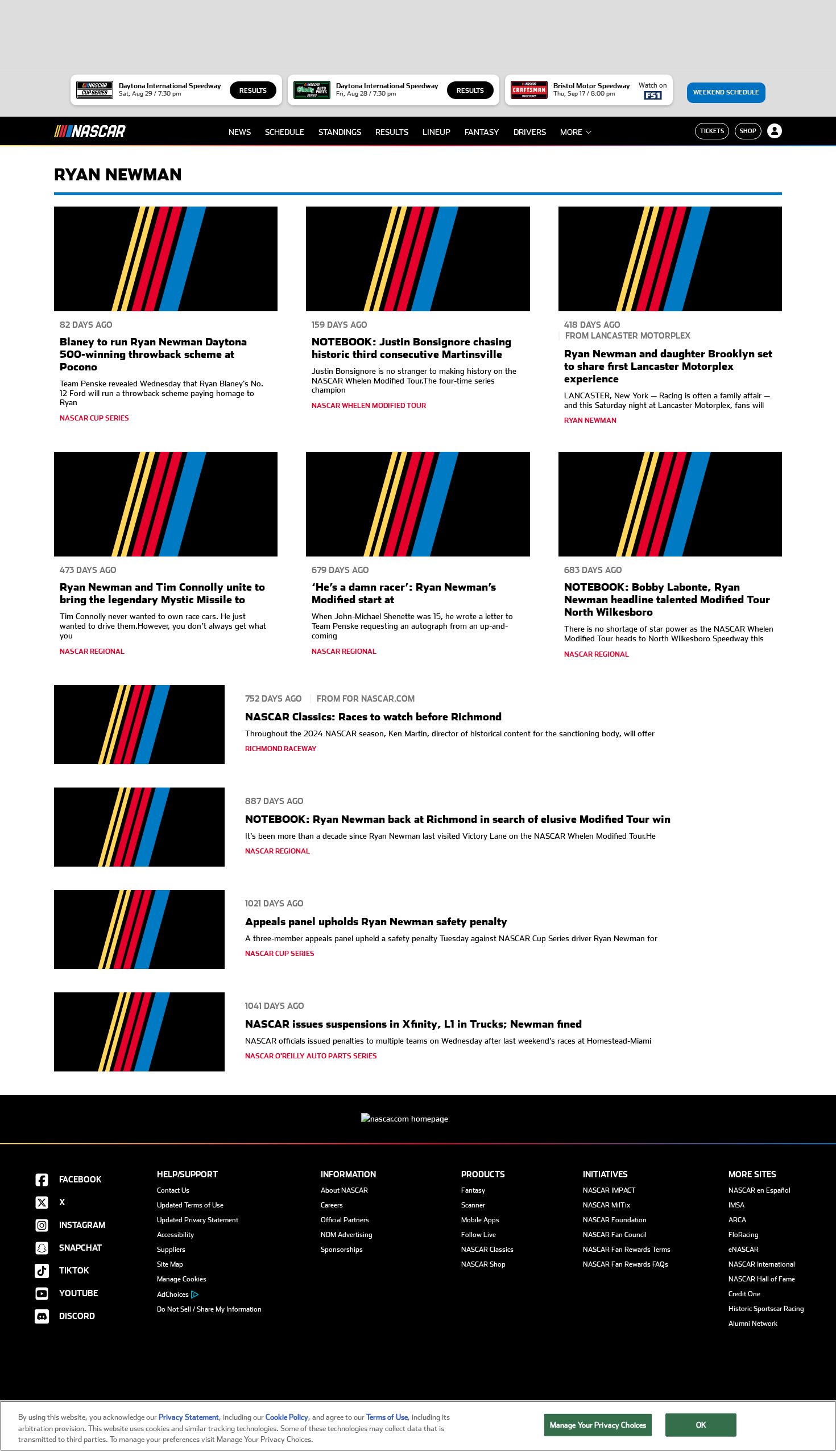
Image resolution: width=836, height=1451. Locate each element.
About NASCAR (344, 1190)
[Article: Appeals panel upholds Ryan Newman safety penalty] (139, 931)
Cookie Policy (287, 1417)
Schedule (284, 132)
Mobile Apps (480, 1220)
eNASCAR (744, 1250)
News (240, 132)
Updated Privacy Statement (197, 1220)
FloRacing (744, 1235)
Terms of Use (387, 1417)
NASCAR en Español (760, 1190)
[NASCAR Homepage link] (418, 1110)
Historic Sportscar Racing (766, 1309)
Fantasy (482, 132)
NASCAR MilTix (606, 1205)
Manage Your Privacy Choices (598, 1424)
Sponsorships (342, 1250)
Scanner (473, 1205)
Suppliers (171, 1250)
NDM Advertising (347, 1235)
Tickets (712, 130)
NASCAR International (762, 1264)
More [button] (571, 132)
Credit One (744, 1294)
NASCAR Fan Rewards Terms (627, 1250)
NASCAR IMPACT (609, 1190)
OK (701, 1424)
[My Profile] (774, 131)
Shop (748, 130)
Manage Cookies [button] (181, 1279)
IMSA (736, 1205)
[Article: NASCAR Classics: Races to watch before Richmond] (139, 726)
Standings (339, 132)
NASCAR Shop (483, 1264)
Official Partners (345, 1220)
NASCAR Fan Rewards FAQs (625, 1264)
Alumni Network (753, 1324)
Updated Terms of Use (190, 1205)
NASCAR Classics (487, 1250)
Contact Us (173, 1190)
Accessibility (175, 1235)
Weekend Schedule (726, 92)
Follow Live (478, 1235)
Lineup (436, 132)
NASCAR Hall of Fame (762, 1279)
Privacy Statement (189, 1417)
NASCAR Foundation (615, 1220)
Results (253, 90)
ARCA (737, 1220)
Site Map (170, 1264)
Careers (332, 1205)
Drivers (530, 132)
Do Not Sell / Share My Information (209, 1309)
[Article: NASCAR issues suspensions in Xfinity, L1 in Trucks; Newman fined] (139, 1033)
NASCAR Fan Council (615, 1235)
